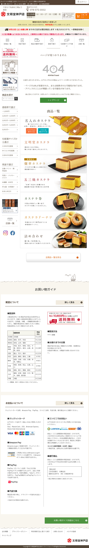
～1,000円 (5, 111)
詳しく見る (69, 302)
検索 (16, 98)
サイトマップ (6, 535)
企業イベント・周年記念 (8, 170)
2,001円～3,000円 (8, 120)
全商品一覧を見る (53, 257)
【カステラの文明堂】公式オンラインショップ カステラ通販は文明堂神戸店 (23, 1)
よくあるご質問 (21, 4)
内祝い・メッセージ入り (8, 176)
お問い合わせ (33, 4)
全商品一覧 (7, 44)
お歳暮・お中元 (7, 182)
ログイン (83, 2)
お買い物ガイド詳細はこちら (66, 520)
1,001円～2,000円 (8, 116)
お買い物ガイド (7, 4)
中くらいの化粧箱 (8, 151)
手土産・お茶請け (8, 187)
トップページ (53, 100)
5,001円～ (5, 129)
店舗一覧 (81, 44)
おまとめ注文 (6, 191)
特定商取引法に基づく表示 (40, 531)
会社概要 (5, 531)
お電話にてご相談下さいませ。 (76, 34)
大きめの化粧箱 (7, 155)
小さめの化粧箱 (7, 146)
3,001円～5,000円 (8, 125)
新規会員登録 (45, 4)
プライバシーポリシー (19, 531)
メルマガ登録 (71, 531)
